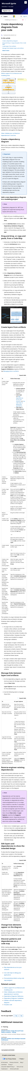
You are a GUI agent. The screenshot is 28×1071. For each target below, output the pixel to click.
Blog (21, 1062)
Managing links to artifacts (11, 371)
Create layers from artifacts (9, 46)
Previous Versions (14, 1062)
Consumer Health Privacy (7, 1066)
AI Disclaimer (4, 1062)
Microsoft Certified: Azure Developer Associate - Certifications (13, 1039)
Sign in (25, 16)
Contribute (4, 1064)
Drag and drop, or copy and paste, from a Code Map (14, 43)
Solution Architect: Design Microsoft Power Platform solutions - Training (12, 1031)
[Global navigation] (1, 16)
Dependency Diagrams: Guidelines (14, 998)
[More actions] (25, 20)
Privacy (10, 1064)
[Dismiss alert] (25, 2)
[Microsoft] (14, 16)
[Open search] (21, 16)
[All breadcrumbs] (2, 20)
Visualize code (8, 1004)
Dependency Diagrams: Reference (13, 996)
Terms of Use (20, 1066)
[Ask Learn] (23, 20)
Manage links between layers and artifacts (13, 48)
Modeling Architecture (11, 19)
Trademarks (4, 1069)
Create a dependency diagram (10, 41)
